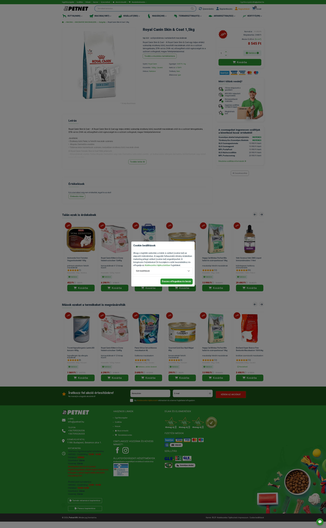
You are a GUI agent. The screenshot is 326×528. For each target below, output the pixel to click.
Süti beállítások (143, 271)
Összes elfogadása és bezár (176, 281)
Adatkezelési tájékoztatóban (157, 265)
